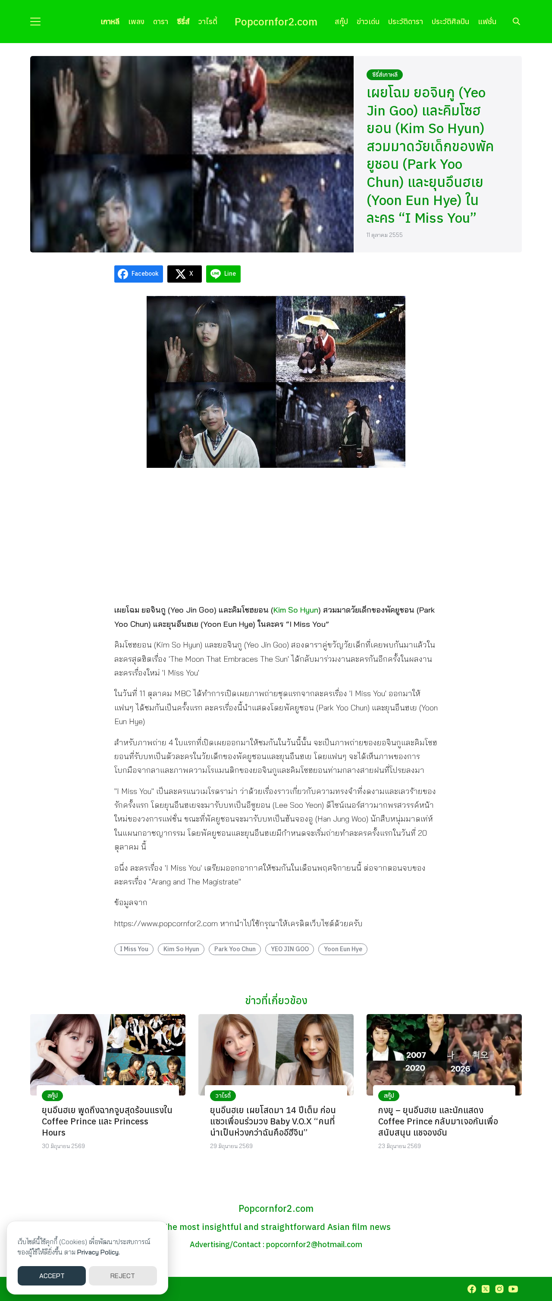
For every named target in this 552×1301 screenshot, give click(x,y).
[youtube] (513, 1289)
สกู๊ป (341, 21)
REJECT (122, 1276)
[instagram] (499, 1289)
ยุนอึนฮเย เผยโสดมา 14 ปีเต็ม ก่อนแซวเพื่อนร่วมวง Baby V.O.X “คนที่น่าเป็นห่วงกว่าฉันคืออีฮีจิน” (273, 1121)
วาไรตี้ (207, 21)
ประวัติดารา (405, 21)
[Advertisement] (276, 535)
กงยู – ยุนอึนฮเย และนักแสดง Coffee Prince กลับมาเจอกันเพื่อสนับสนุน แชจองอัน (438, 1121)
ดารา (160, 21)
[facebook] (472, 1289)
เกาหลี (109, 21)
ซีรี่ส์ (183, 21)
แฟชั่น (487, 21)
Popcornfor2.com (276, 21)
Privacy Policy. (98, 1252)
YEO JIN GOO (290, 949)
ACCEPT (52, 1276)
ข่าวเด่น (368, 21)
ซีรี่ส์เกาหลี (385, 74)
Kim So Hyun (295, 610)
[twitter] (485, 1289)
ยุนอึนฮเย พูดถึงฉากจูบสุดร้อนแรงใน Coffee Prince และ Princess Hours (107, 1121)
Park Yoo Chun (235, 949)
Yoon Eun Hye (343, 949)
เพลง (136, 21)
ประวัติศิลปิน (450, 21)
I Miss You (134, 949)
